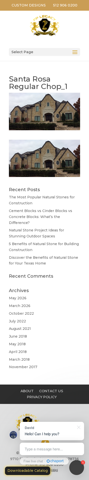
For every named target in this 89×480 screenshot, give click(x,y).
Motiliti (51, 470)
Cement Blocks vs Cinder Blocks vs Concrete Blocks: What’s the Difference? (40, 217)
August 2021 (20, 328)
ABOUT (27, 391)
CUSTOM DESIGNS (29, 5)
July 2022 (17, 321)
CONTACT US (51, 391)
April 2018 (18, 351)
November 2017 (23, 367)
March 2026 (19, 306)
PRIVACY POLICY (42, 397)
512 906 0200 (65, 5)
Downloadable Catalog (27, 470)
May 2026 (17, 298)
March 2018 (19, 359)
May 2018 (17, 344)
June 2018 (18, 336)
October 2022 (21, 313)
